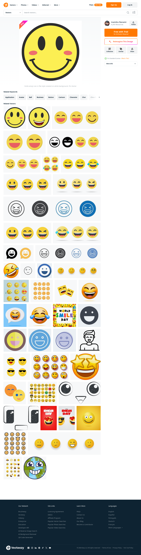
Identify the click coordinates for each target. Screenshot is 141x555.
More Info (109, 64)
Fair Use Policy (128, 548)
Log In (129, 5)
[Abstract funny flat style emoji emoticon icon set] (42, 393)
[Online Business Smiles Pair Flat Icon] (15, 393)
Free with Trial (121, 32)
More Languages (114, 528)
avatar (21, 97)
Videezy (21, 518)
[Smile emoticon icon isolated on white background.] (39, 117)
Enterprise (22, 521)
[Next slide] (97, 97)
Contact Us (81, 515)
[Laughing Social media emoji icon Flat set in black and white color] (68, 253)
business (40, 97)
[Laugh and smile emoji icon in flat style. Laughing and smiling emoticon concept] (76, 117)
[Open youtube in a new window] (50, 548)
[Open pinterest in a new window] (39, 548)
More (56, 5)
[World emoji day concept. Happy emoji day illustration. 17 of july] (67, 418)
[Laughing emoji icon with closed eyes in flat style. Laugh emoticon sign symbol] (25, 142)
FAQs (78, 511)
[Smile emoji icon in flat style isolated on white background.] (15, 117)
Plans (91, 5)
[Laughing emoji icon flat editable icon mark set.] (52, 209)
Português (112, 518)
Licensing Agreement (56, 511)
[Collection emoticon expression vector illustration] (15, 443)
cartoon (62, 97)
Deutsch (111, 521)
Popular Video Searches (56, 528)
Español (111, 515)
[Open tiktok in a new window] (43, 548)
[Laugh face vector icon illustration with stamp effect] (80, 393)
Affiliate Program (54, 518)
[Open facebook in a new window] (28, 548)
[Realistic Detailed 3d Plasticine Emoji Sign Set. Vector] (16, 291)
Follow (133, 24)
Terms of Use (106, 548)
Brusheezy (22, 511)
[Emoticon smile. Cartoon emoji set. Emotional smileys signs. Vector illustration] (77, 270)
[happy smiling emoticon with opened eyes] (89, 418)
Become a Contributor (85, 524)
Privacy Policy (117, 548)
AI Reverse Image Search (27, 531)
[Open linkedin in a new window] (36, 548)
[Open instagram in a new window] (32, 548)
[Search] (128, 12)
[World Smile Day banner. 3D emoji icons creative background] (64, 315)
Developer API (23, 528)
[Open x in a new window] (46, 548)
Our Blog (80, 521)
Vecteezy (21, 515)
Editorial (45, 5)
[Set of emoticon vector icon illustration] (42, 291)
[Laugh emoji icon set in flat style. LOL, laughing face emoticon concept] (77, 233)
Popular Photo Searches (57, 524)
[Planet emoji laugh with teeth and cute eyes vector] (35, 468)
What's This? (125, 58)
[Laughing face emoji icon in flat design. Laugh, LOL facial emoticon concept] (27, 233)
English (111, 511)
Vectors (13, 5)
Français (111, 524)
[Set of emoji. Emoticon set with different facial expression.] (17, 366)
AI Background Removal (27, 534)
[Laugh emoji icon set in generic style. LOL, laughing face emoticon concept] (81, 164)
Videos (34, 5)
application (9, 97)
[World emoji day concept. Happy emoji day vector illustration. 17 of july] (48, 418)
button (51, 97)
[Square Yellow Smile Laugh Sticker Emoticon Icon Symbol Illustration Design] (66, 291)
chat (84, 97)
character (73, 97)
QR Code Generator (25, 537)
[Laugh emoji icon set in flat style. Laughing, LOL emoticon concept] (50, 164)
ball (30, 97)
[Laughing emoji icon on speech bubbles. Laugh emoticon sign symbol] (19, 253)
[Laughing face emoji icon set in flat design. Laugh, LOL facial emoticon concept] (27, 184)
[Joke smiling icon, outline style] (89, 340)
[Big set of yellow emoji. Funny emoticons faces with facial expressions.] (11, 270)
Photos (23, 5)
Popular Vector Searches (57, 521)
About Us (80, 518)
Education (22, 524)
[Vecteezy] (6, 5)
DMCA (50, 515)
